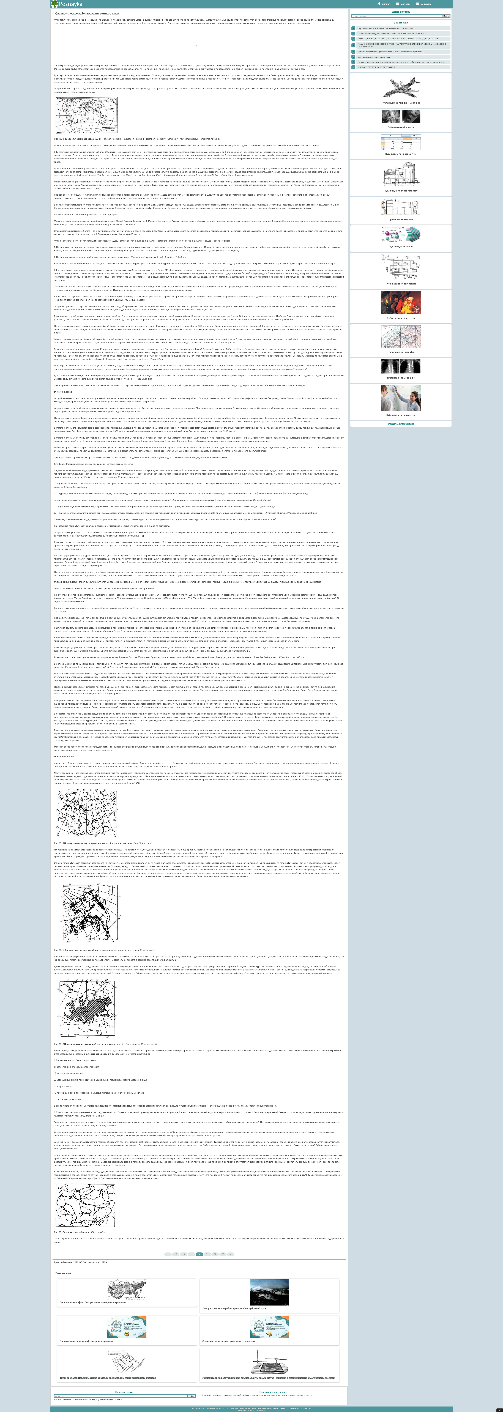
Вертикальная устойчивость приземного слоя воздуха (385, 28)
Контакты (425, 4)
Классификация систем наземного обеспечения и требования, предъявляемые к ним (401, 62)
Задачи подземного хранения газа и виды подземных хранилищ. (391, 51)
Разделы (405, 4)
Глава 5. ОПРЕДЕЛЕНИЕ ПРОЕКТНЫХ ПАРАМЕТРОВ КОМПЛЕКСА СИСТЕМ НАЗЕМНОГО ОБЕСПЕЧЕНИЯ (402, 45)
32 (215, 1254)
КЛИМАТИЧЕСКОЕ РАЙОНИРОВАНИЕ (377, 67)
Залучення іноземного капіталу (374, 57)
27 (176, 1254)
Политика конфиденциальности (298, 1408)
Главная (385, 4)
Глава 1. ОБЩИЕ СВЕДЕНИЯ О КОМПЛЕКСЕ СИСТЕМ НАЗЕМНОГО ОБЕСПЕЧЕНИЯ (398, 38)
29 (191, 1254)
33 (223, 1254)
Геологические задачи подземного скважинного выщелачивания (391, 33)
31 (207, 1254)
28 (183, 1254)
